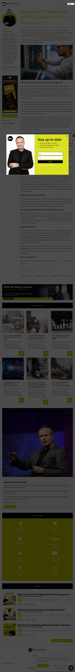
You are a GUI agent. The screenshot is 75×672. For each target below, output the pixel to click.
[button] (67, 136)
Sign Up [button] (50, 161)
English (70, 4)
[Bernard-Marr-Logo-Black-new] (10, 3)
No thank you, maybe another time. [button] (47, 165)
